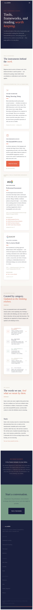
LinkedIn (4, 566)
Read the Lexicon (13, 163)
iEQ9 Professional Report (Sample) (15, 221)
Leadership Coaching (6, 540)
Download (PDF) (11, 168)
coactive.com (9, 276)
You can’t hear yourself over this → (11, 441)
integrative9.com (9, 227)
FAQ (3, 584)
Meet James (4, 562)
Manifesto (4, 553)
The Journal (4, 548)
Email (3, 570)
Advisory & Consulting (7, 544)
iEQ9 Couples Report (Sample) (14, 224)
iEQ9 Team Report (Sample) (13, 223)
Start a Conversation (16, 511)
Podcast (4, 592)
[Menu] (29, 2)
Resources (4, 580)
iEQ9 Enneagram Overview (13, 219)
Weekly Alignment (6, 588)
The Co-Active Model (12, 274)
